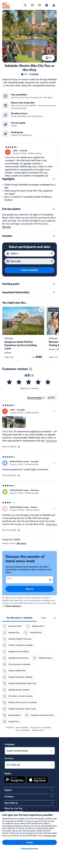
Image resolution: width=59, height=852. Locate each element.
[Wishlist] (32, 5)
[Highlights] (54, 179)
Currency (9, 758)
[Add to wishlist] (41, 309)
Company (9, 796)
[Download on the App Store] (37, 780)
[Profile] (54, 5)
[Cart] (39, 5)
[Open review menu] (54, 411)
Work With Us (11, 803)
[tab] (19, 618)
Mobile (7, 773)
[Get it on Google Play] (14, 780)
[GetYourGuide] (6, 5)
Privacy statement (13, 606)
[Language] (46, 5)
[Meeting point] (54, 284)
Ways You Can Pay (13, 808)
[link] (23, 334)
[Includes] (54, 236)
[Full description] (54, 209)
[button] (29, 74)
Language (9, 744)
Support (8, 790)
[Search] (25, 5)
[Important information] (54, 292)
